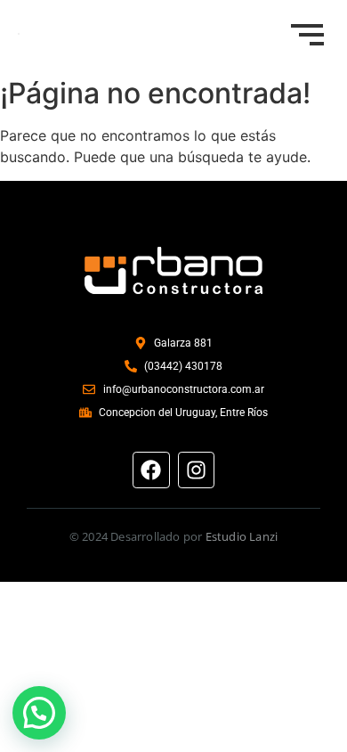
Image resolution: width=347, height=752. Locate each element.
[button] (39, 713)
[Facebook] (151, 470)
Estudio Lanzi (242, 536)
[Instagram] (196, 470)
